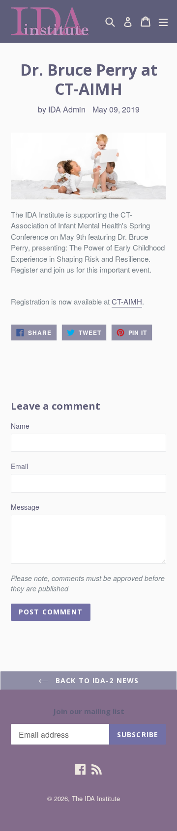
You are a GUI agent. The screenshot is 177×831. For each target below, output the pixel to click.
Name (20, 426)
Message (25, 507)
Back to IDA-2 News (96, 680)
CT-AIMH (127, 301)
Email (19, 466)
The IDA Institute (96, 798)
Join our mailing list (88, 711)
